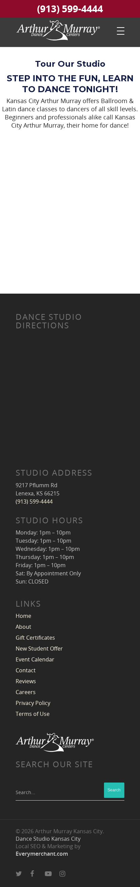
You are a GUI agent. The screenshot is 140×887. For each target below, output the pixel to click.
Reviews (26, 681)
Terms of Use (33, 714)
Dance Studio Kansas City (48, 838)
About (23, 626)
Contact (26, 670)
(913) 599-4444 (70, 9)
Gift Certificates (35, 637)
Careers (26, 692)
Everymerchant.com (42, 853)
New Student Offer (39, 648)
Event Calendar (35, 659)
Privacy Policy (33, 703)
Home (23, 616)
